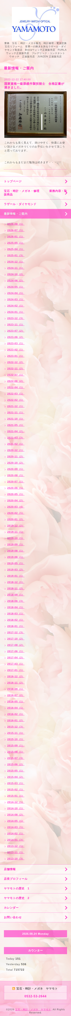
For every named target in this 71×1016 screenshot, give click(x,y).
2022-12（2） (15, 362)
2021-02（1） (15, 444)
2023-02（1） (15, 349)
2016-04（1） (15, 708)
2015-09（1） (15, 745)
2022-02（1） (15, 400)
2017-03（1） (15, 664)
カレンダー (11, 907)
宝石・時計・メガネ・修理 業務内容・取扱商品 (35, 192)
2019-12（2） (15, 525)
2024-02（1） (15, 305)
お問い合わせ (13, 917)
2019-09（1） (15, 544)
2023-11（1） (15, 324)
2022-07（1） (15, 374)
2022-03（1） (15, 393)
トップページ (13, 181)
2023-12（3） (15, 318)
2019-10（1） (15, 538)
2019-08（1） (15, 550)
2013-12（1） (15, 846)
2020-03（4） (15, 506)
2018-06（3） (15, 601)
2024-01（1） (15, 312)
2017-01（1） (15, 670)
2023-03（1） (15, 343)
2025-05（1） (15, 243)
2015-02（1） (15, 789)
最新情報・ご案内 (16, 213)
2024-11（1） (15, 268)
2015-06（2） (15, 764)
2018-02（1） (15, 620)
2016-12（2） (15, 676)
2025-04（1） (15, 249)
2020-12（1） (15, 450)
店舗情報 (10, 869)
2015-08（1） (15, 752)
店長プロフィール (16, 878)
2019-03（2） (15, 569)
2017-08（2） (15, 645)
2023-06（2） (15, 337)
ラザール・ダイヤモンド (20, 204)
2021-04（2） (15, 431)
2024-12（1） (15, 261)
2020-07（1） (15, 481)
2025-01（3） (15, 255)
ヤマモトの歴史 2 (16, 898)
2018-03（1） (15, 613)
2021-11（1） (15, 412)
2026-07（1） (15, 230)
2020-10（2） (15, 462)
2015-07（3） (15, 758)
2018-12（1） (15, 582)
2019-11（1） (15, 532)
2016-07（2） (15, 695)
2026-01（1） (15, 236)
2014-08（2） (15, 814)
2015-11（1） (15, 733)
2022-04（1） (15, 387)
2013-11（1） (15, 852)
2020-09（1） (15, 469)
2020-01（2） (15, 519)
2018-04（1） (15, 607)
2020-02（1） (15, 513)
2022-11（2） (15, 368)
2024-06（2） (15, 280)
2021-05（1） (15, 425)
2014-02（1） (15, 833)
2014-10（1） (15, 808)
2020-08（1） (15, 475)
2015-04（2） (15, 777)
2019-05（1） (15, 563)
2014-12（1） (15, 802)
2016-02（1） (15, 714)
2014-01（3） (15, 839)
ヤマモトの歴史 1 (16, 888)
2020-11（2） (15, 456)
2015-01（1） (15, 795)
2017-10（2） (15, 638)
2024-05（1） (15, 287)
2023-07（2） (15, 331)
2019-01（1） (15, 576)
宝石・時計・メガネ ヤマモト (33, 1009)
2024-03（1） (15, 299)
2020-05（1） (15, 494)
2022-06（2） (15, 381)
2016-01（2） (15, 720)
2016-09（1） (15, 689)
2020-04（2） (15, 500)
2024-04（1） (15, 293)
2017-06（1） (15, 651)
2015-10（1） (15, 739)
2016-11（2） (15, 682)
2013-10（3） (15, 858)
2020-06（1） (15, 488)
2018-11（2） (15, 588)
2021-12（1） (15, 406)
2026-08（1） (15, 224)
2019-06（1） (15, 557)
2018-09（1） (15, 594)
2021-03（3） (15, 437)
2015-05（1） (15, 770)
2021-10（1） (15, 418)
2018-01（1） (15, 626)
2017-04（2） (15, 657)
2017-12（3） (15, 632)
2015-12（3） (15, 726)
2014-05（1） (15, 821)
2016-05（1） (15, 701)
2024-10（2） (15, 274)
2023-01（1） (15, 356)
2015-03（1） (15, 783)
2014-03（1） (15, 827)
